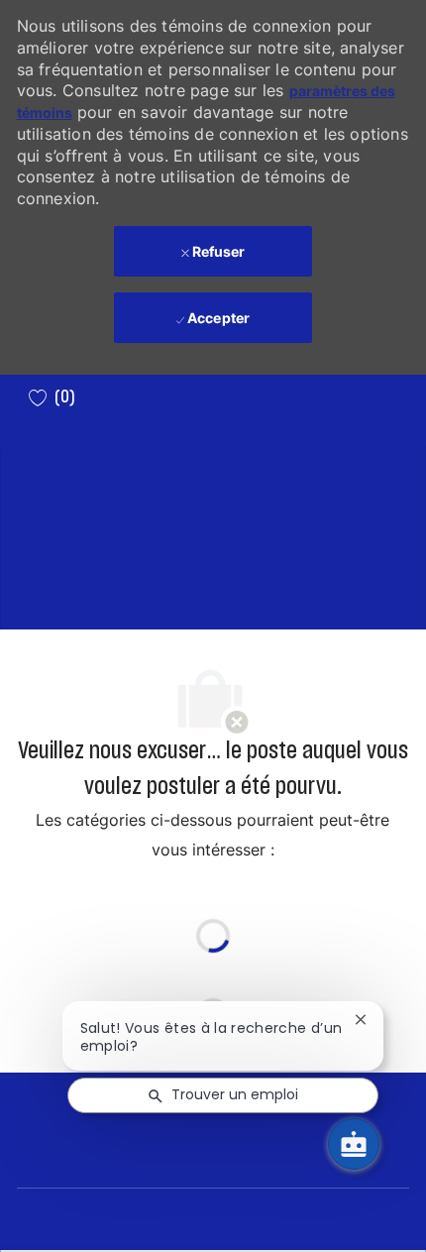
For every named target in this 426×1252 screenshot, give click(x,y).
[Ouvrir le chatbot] (353, 1144)
